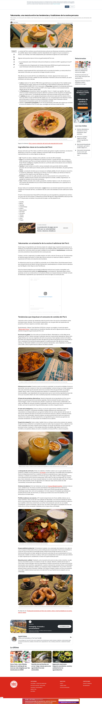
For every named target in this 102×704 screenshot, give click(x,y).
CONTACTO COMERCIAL (87, 683)
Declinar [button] (72, 6)
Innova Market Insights (55, 486)
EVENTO (61, 683)
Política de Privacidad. (56, 3)
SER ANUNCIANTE (86, 685)
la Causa (43, 472)
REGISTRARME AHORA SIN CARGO (68, 702)
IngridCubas (15, 22)
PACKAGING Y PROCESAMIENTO (36, 687)
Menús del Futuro (24, 329)
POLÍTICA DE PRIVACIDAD (64, 687)
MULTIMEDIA (33, 691)
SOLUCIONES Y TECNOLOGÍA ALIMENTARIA (38, 683)
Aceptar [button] (67, 6)
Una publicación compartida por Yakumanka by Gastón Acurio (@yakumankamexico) (46, 312)
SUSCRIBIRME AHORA (64, 626)
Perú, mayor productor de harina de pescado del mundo (46, 143)
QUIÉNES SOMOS (63, 685)
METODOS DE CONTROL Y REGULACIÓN (38, 685)
